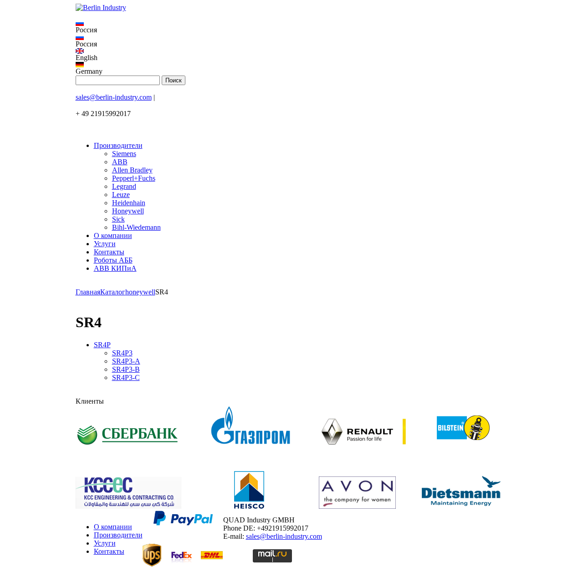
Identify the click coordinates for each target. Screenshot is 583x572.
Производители (118, 145)
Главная (88, 292)
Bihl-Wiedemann (136, 227)
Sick (118, 219)
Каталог (112, 292)
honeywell (140, 292)
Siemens (124, 153)
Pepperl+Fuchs (133, 178)
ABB (120, 162)
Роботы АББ (113, 260)
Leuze (121, 194)
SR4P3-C (126, 377)
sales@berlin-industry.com (114, 97)
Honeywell (128, 211)
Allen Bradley (132, 170)
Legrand (124, 186)
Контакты (109, 252)
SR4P (102, 345)
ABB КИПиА (115, 268)
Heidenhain (128, 203)
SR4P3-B (126, 369)
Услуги (105, 244)
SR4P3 (122, 353)
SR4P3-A (126, 361)
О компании (113, 235)
